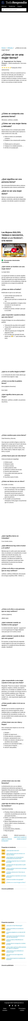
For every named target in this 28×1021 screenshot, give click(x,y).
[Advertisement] (14, 29)
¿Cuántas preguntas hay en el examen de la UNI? (16, 861)
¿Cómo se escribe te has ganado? (14, 879)
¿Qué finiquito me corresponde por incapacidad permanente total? (15, 858)
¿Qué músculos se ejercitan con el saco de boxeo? (16, 876)
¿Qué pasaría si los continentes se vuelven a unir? (14, 951)
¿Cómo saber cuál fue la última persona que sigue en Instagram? (16, 947)
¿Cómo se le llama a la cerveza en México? (14, 929)
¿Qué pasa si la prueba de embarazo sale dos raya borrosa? (15, 936)
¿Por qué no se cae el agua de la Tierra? (14, 955)
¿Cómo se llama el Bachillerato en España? (14, 940)
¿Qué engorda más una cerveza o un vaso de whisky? (15, 854)
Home (3, 48)
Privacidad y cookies (22, 1009)
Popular (19, 6)
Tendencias (12, 6)
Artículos (4, 6)
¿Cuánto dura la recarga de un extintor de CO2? (16, 944)
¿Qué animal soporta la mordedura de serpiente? (15, 959)
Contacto (12, 1008)
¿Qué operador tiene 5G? (12, 850)
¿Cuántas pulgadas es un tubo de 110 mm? (15, 933)
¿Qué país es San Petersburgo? (14, 925)
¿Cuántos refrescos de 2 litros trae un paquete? (15, 872)
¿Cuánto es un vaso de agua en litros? (15, 882)
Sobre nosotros (4, 1009)
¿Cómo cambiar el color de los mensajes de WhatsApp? (16, 869)
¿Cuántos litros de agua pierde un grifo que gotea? (16, 865)
